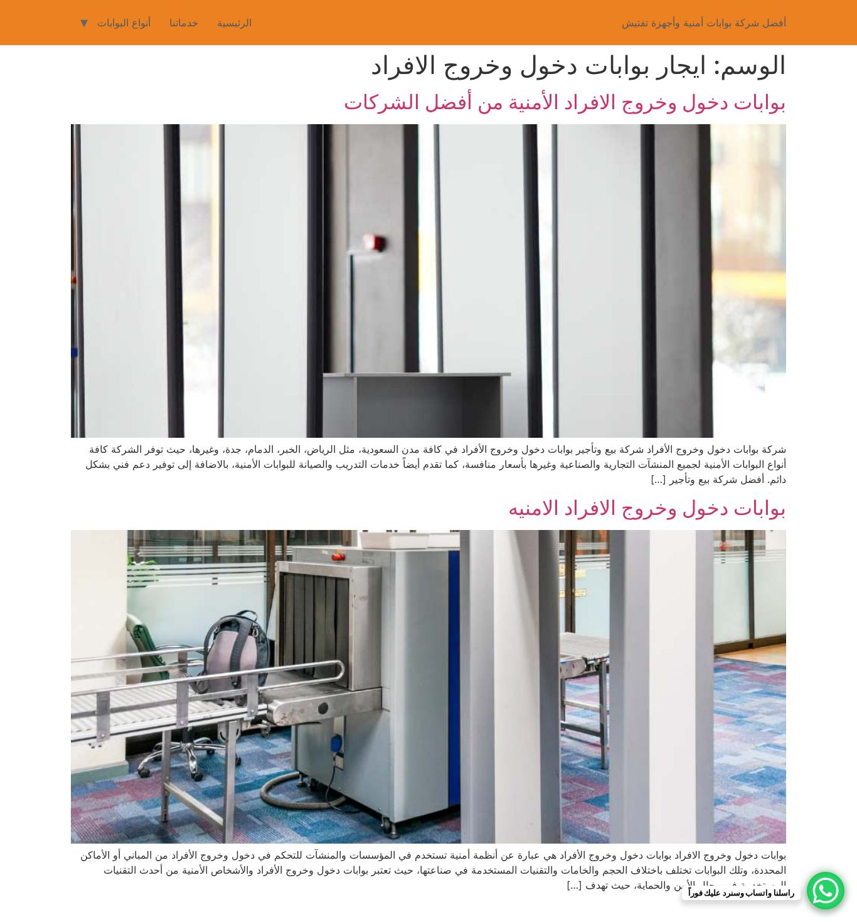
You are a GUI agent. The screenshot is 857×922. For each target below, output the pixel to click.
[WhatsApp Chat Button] (825, 890)
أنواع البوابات (124, 22)
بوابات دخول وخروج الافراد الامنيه (647, 507)
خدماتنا (183, 22)
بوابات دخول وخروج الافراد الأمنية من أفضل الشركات (565, 102)
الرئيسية (234, 22)
